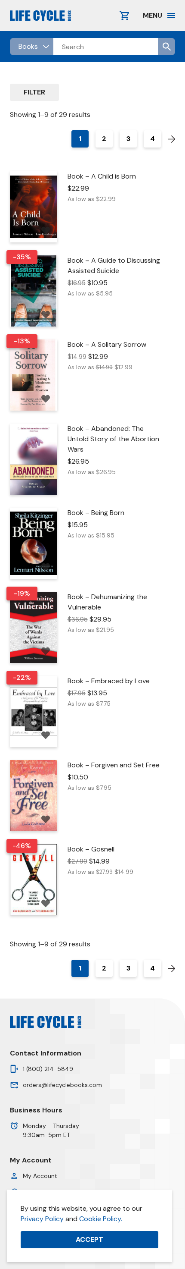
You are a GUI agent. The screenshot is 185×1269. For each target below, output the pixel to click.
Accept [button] (89, 1239)
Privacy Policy (42, 1218)
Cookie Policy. (100, 1218)
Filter (34, 92)
